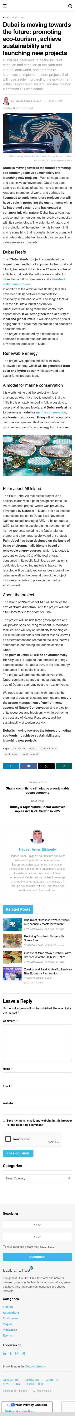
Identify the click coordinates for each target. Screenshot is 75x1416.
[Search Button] (70, 5)
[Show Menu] (5, 5)
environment (30, 754)
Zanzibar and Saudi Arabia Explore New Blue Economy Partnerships (48, 971)
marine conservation (51, 412)
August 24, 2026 (34, 982)
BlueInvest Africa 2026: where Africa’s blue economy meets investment (47, 922)
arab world (18, 748)
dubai (32, 748)
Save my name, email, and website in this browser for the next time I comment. (39, 1123)
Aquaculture (11, 1312)
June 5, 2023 (56, 101)
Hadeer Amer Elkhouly (28, 101)
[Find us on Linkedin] (4, 1353)
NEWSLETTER (34, 1384)
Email (8, 1086)
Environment (19, 17)
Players (7, 1324)
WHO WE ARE (11, 1380)
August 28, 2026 (55, 928)
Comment (10, 1021)
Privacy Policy (47, 1247)
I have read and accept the (29, 1247)
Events (7, 1335)
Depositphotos (35, 1366)
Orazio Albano (35, 928)
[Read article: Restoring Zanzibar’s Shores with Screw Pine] (12, 941)
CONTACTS (32, 1380)
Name (8, 1069)
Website (8, 1103)
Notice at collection (19, 1411)
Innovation (10, 1330)
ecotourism (11, 754)
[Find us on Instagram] (16, 1353)
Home (6, 17)
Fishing (8, 1307)
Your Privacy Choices (31, 1405)
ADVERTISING (11, 1384)
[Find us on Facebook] (11, 1353)
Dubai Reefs (48, 748)
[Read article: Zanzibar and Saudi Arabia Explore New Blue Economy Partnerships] (12, 974)
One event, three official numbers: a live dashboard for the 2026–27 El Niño (47, 955)
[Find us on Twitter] (24, 1353)
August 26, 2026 (55, 945)
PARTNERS (51, 1380)
